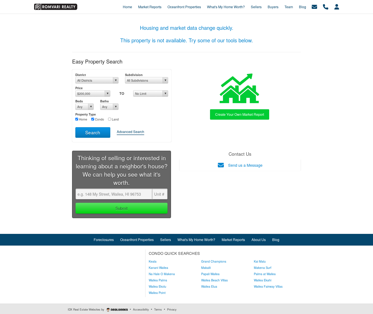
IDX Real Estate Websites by (86, 309)
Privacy (172, 309)
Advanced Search (130, 131)
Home (82, 119)
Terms (158, 309)
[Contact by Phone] (325, 6)
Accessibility (141, 309)
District (80, 75)
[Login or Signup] (336, 6)
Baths (104, 101)
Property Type (85, 114)
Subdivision (134, 75)
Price (79, 88)
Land (115, 119)
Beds (79, 101)
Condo (99, 119)
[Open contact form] (314, 6)
